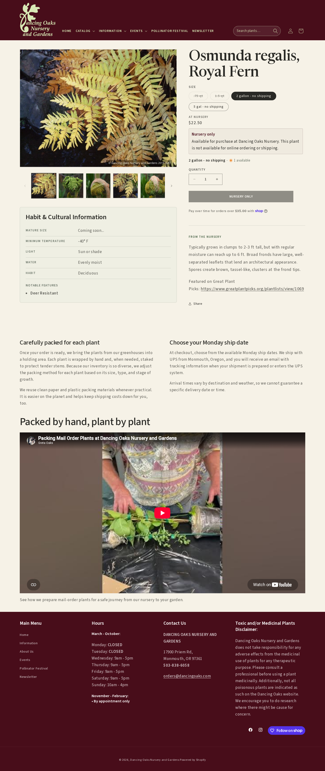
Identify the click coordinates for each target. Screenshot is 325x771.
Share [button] (197, 303)
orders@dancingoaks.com (187, 676)
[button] (85, 31)
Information (29, 643)
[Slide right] (171, 186)
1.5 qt (222, 96)
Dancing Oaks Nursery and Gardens (154, 760)
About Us (27, 651)
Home (24, 634)
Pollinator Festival (34, 668)
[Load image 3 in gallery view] (98, 185)
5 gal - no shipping (209, 106)
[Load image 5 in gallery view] (152, 185)
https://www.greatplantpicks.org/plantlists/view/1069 (252, 289)
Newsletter (28, 676)
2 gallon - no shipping (253, 95)
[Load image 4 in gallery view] (125, 185)
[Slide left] (25, 186)
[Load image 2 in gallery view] (71, 185)
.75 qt (201, 96)
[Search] (275, 31)
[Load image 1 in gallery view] (43, 185)
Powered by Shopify (193, 760)
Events (25, 660)
